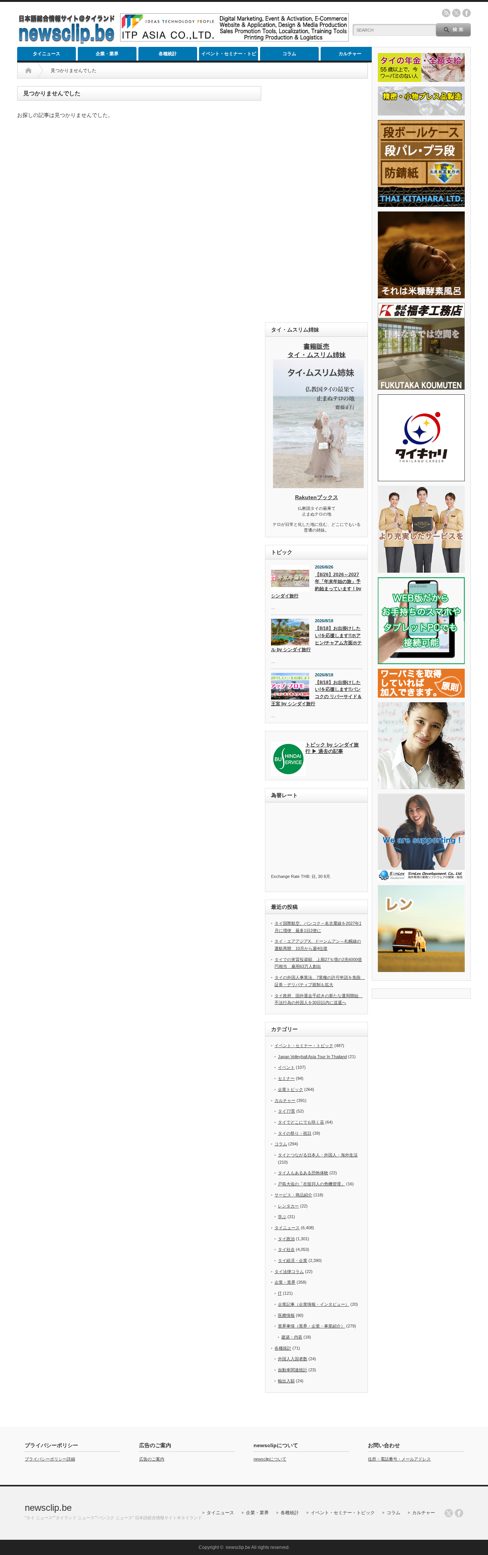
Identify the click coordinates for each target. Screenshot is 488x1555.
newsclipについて (270, 1459)
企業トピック (290, 1089)
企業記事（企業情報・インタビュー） (313, 1304)
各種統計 (168, 53)
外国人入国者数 (292, 1358)
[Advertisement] (316, 200)
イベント (286, 1067)
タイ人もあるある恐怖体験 (303, 1173)
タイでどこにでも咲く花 (301, 1122)
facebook (466, 13)
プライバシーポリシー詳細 (50, 1459)
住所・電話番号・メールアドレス (399, 1459)
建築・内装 (291, 1337)
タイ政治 (286, 1238)
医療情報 (286, 1315)
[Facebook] (459, 1513)
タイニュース (46, 53)
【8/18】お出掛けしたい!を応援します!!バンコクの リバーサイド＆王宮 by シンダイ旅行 (316, 693)
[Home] (28, 70)
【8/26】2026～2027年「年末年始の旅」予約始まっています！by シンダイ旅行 (316, 585)
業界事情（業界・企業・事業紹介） (311, 1326)
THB (305, 876)
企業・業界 (107, 53)
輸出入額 (286, 1381)
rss (446, 13)
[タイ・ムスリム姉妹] (318, 485)
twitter (456, 13)
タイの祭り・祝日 (294, 1133)
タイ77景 (286, 1111)
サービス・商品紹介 (293, 1195)
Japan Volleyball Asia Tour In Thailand (312, 1056)
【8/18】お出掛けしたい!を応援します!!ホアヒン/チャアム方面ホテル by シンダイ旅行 (316, 639)
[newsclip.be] (66, 42)
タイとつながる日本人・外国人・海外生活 (318, 1155)
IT (280, 1293)
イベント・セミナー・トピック (228, 56)
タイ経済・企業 (292, 1260)
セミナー (286, 1078)
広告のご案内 (151, 1459)
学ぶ (282, 1216)
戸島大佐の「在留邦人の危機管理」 (311, 1184)
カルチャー (350, 53)
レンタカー (288, 1206)
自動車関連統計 (292, 1370)
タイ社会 (286, 1249)
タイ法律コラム (289, 1271)
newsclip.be (48, 1507)
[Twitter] (449, 1513)
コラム (289, 53)
